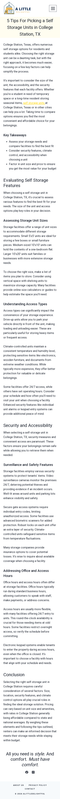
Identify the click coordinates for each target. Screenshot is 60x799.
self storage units (34, 103)
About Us (18, 785)
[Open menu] (53, 8)
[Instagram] (33, 772)
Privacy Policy (38, 785)
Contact (30, 789)
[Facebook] (27, 772)
